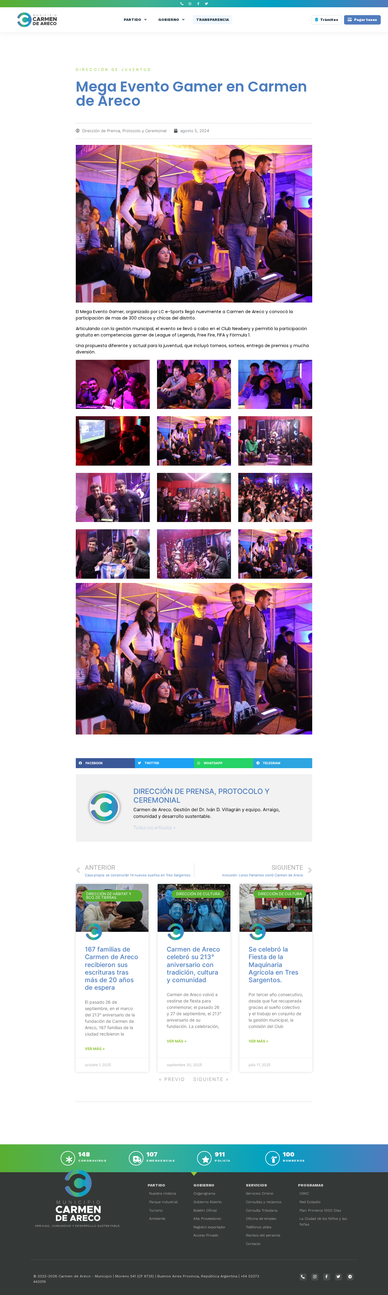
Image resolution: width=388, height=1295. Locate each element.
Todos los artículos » (154, 827)
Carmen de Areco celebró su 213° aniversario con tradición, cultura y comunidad (193, 964)
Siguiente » (211, 1079)
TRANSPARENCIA (212, 20)
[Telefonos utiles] (182, 3)
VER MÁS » (95, 1048)
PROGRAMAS (310, 1185)
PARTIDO (132, 20)
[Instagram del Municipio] (190, 3)
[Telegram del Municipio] (350, 1276)
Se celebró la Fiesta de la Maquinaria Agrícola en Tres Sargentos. (273, 964)
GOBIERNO (168, 20)
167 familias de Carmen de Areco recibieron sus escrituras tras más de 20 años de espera (111, 968)
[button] (105, 763)
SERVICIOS (256, 1185)
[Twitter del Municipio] (206, 3)
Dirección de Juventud (114, 69)
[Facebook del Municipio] (198, 3)
